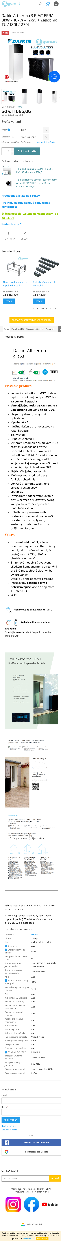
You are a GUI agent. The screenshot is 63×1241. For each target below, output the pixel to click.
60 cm (44, 308)
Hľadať (55, 1178)
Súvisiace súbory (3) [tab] (35, 329)
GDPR (48, 1189)
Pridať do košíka (29, 151)
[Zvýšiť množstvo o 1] (12, 149)
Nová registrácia (9, 1126)
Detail (9, 301)
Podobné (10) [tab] (17, 329)
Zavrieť (31, 233)
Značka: (18, 32)
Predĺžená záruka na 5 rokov (21, 195)
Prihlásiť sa (10, 1120)
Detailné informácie (10, 224)
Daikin (34, 934)
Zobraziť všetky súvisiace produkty (31, 320)
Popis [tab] (6, 329)
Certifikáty (37, 1191)
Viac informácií (28, 1238)
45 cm (35, 308)
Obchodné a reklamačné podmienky (27, 1189)
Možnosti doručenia (46, 142)
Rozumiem (42, 1238)
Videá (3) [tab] (50, 329)
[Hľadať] (40, 4)
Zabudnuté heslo (9, 1129)
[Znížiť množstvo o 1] (12, 153)
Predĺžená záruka (23, 1191)
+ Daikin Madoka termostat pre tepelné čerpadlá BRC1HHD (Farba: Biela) (36, 183)
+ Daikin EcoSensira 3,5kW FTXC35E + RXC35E (35, 170)
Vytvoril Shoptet (34, 1224)
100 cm (53, 308)
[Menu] (56, 4)
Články (46, 1191)
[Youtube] (49, 1204)
